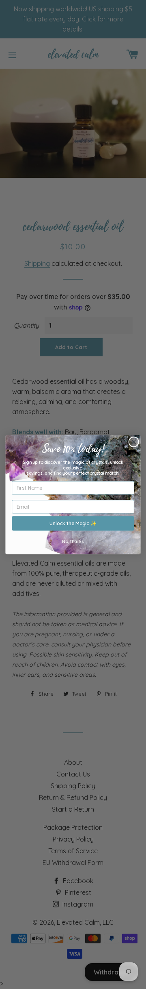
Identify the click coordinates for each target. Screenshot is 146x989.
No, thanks (73, 540)
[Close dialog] (133, 441)
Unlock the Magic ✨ (72, 523)
